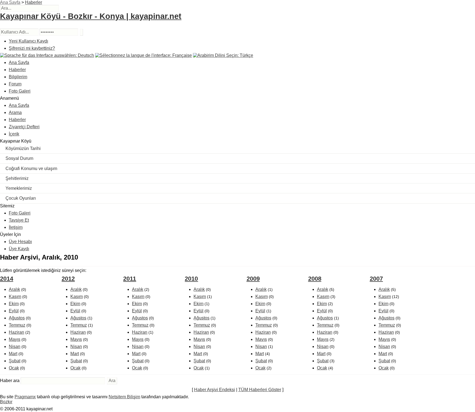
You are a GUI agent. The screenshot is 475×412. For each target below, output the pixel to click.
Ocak (14, 368)
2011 (129, 278)
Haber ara (10, 380)
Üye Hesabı (20, 241)
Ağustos (17, 318)
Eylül (14, 310)
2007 (376, 278)
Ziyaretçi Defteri (24, 126)
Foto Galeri (20, 91)
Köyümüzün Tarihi (23, 148)
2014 (6, 278)
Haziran (16, 332)
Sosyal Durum (19, 158)
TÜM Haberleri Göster (259, 389)
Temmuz (17, 325)
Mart (13, 353)
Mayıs (14, 339)
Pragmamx (25, 396)
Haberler (33, 2)
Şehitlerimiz (17, 178)
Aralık (14, 289)
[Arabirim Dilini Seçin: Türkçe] (223, 55)
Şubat (14, 360)
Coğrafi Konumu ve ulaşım (31, 168)
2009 (253, 278)
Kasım (15, 296)
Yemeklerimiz (18, 188)
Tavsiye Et (19, 220)
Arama (15, 112)
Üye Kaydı (19, 248)
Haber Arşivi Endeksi (214, 389)
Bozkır (6, 401)
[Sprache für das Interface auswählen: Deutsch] (47, 55)
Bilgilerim (18, 76)
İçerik (14, 134)
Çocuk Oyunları (20, 198)
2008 (314, 278)
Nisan (14, 346)
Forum (15, 84)
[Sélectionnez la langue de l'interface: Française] (143, 55)
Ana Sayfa (10, 2)
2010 (191, 278)
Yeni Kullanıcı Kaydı (28, 41)
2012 (68, 278)
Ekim (14, 303)
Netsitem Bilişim (124, 396)
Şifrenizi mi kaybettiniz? (32, 48)
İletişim (16, 227)
